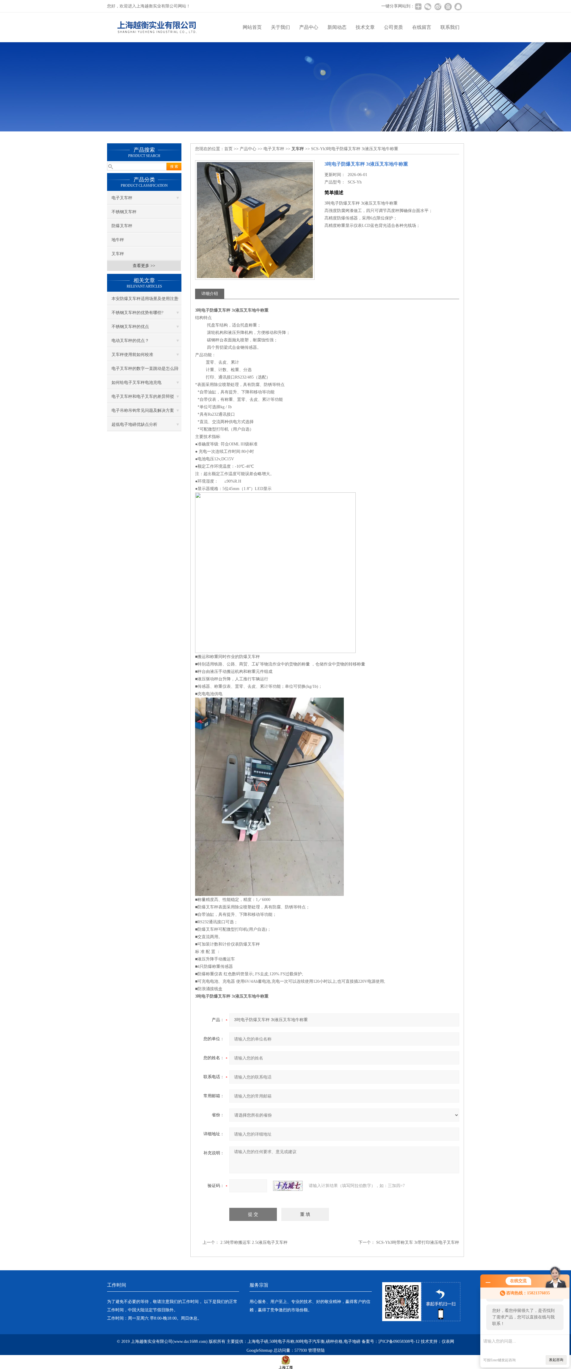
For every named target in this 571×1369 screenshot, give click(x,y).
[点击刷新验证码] (288, 1186)
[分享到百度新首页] (448, 6)
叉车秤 (118, 254)
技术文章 (365, 27)
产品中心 (308, 27)
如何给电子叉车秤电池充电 (136, 382)
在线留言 (421, 27)
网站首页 (252, 27)
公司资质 (393, 27)
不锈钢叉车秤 (124, 212)
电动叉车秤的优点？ (130, 340)
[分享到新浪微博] (438, 6)
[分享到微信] (427, 6)
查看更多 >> (144, 265)
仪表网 (448, 1341)
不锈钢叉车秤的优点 (130, 326)
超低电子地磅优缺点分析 (134, 424)
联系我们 (449, 27)
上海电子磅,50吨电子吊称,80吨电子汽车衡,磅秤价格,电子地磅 (303, 1341)
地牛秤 (118, 240)
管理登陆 (316, 1350)
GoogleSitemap (259, 1350)
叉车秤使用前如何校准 (132, 354)
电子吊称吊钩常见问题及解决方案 (143, 410)
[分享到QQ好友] (458, 6)
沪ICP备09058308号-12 (399, 1341)
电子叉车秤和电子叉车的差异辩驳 (143, 396)
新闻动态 (336, 27)
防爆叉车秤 (122, 226)
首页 (228, 149)
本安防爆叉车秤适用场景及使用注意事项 (145, 300)
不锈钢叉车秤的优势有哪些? (137, 312)
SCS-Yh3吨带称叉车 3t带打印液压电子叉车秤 (417, 1242)
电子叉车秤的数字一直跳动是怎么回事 (145, 370)
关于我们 (280, 27)
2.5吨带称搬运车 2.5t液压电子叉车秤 (254, 1242)
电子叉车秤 (122, 198)
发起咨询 (556, 1360)
